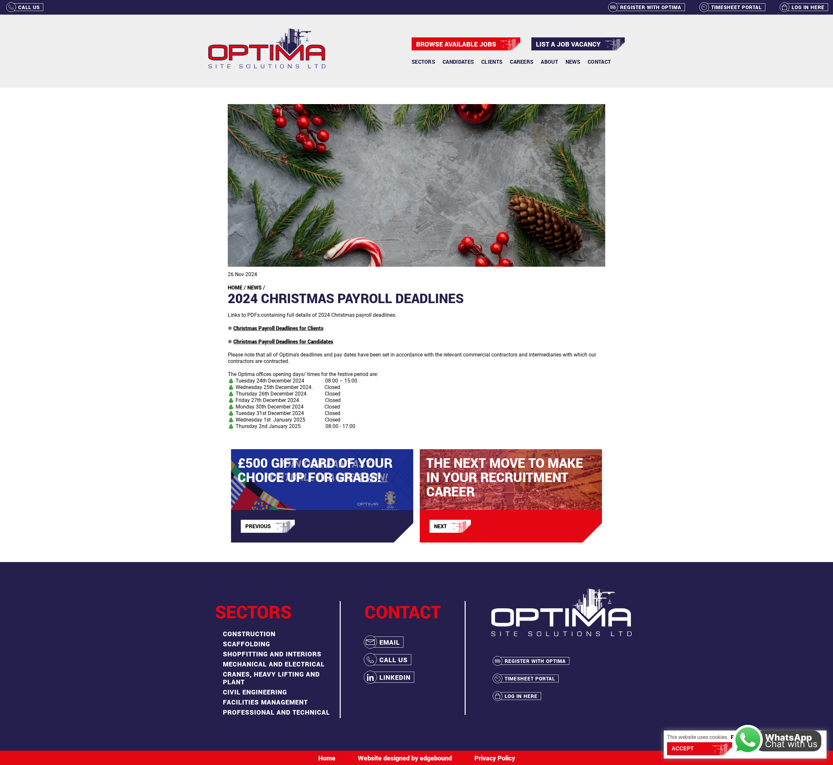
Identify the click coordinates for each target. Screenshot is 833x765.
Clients (491, 61)
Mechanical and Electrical (274, 664)
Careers (521, 61)
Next (440, 526)
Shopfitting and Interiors (272, 654)
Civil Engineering (255, 692)
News (573, 61)
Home (235, 287)
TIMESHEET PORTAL (736, 7)
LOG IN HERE (808, 7)
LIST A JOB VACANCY (568, 44)
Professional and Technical (276, 712)
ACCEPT (683, 748)
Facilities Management (265, 702)
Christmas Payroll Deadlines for (278, 328)
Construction (249, 633)
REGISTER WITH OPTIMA (650, 7)
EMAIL (389, 642)
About (549, 61)
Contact (599, 61)
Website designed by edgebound (405, 758)
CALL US (29, 7)
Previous (258, 526)
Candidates (458, 61)
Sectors (423, 61)
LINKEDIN (395, 677)
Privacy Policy (494, 758)
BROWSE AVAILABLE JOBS (456, 44)
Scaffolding (246, 643)
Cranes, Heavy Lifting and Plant (271, 678)
